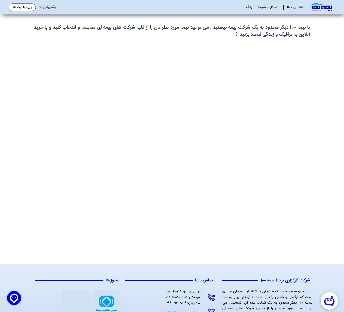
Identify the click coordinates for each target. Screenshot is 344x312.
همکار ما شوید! (267, 7)
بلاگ (249, 7)
